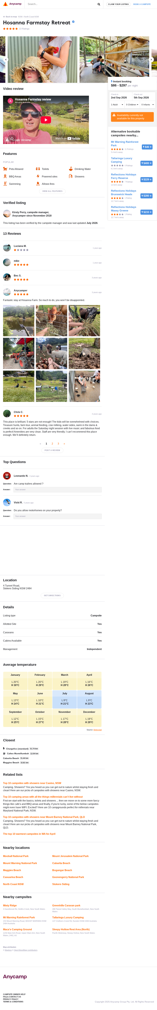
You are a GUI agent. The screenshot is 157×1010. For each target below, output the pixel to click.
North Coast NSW (31, 17)
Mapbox (8, 950)
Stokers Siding (60, 884)
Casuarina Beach (13, 877)
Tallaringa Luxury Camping (68, 917)
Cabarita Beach (61, 863)
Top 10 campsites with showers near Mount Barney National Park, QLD (44, 817)
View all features (52, 191)
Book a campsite (142, 4)
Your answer (20, 490)
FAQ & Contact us (12, 997)
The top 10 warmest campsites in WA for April (29, 834)
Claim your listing (118, 4)
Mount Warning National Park (20, 863)
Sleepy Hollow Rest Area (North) (71, 929)
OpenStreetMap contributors (25, 950)
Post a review (52, 450)
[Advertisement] (52, 550)
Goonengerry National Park (68, 877)
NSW (20, 17)
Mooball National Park (16, 856)
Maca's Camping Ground (17, 929)
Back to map (11, 17)
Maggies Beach (12, 870)
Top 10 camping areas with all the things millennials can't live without (43, 796)
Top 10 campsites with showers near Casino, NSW (32, 783)
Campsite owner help (14, 994)
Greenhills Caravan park (66, 905)
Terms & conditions (13, 1002)
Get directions (52, 595)
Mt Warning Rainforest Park (19, 917)
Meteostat (98, 730)
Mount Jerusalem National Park (70, 856)
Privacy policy (10, 999)
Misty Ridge (10, 905)
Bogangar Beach (62, 870)
